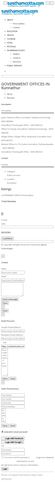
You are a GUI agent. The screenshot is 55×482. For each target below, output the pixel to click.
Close (4, 303)
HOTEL (10, 42)
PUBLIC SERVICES (14, 65)
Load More (7, 238)
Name (3, 268)
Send (12, 378)
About (9, 94)
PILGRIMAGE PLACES (16, 50)
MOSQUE (17, 61)
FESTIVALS (11, 46)
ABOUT (10, 19)
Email (3, 276)
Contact (16, 27)
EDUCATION (12, 31)
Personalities (19, 23)
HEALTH (10, 35)
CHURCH (16, 58)
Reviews (11, 98)
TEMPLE (16, 54)
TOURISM (11, 39)
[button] (2, 252)
